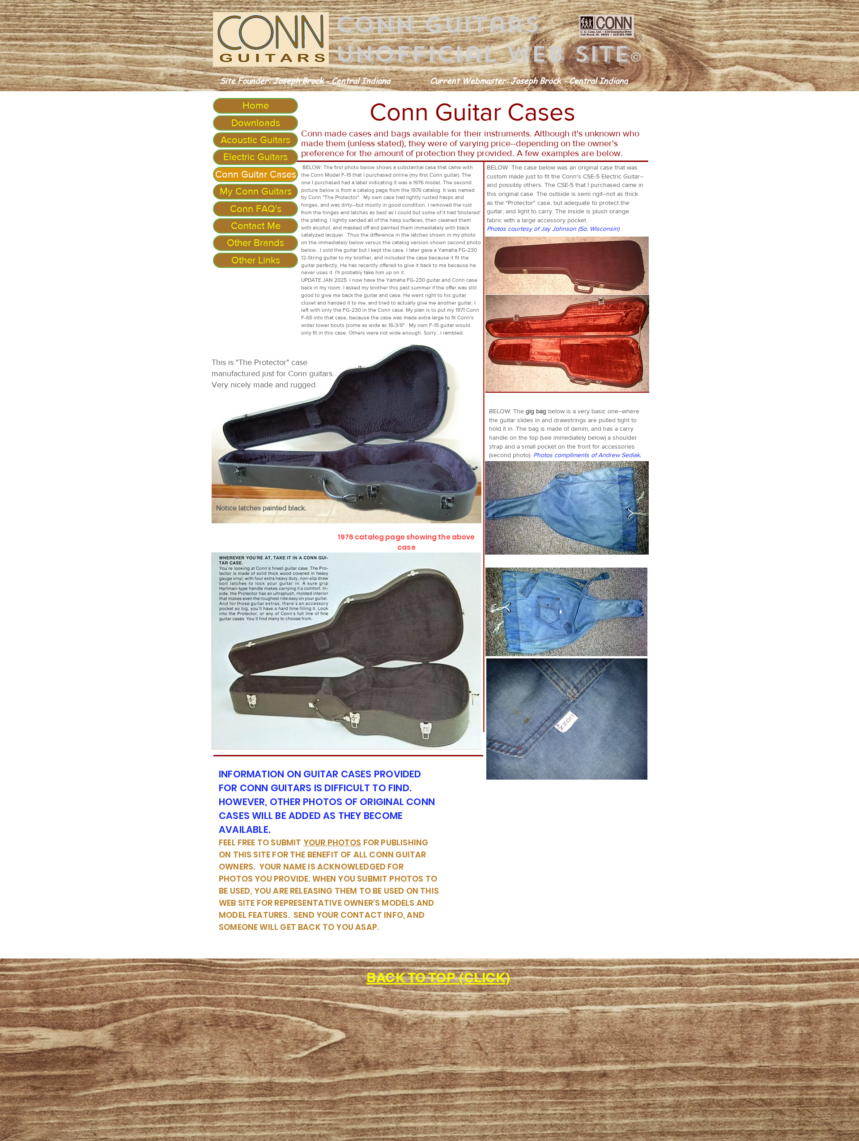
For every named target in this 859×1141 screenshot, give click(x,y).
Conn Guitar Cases (255, 174)
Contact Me (256, 226)
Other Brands (255, 243)
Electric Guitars (255, 157)
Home (255, 105)
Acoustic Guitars (255, 140)
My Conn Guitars (256, 191)
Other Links (255, 260)
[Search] (639, 38)
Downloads (255, 123)
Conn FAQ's (255, 209)
